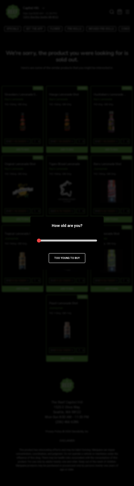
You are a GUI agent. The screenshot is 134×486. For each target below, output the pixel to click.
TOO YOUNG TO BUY (67, 258)
